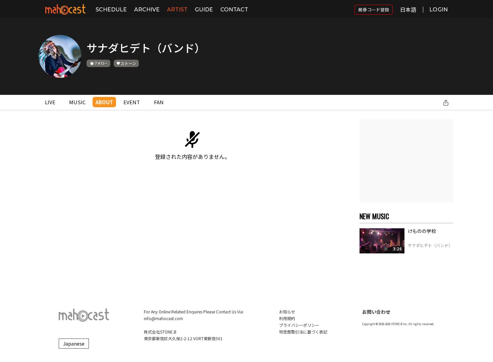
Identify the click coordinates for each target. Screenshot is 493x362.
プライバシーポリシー (299, 325)
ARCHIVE (147, 9)
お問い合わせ (376, 311)
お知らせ (287, 311)
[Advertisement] (406, 161)
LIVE (50, 102)
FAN (159, 102)
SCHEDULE (111, 9)
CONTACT (234, 9)
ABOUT (104, 102)
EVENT (131, 102)
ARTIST (177, 9)
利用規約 (287, 318)
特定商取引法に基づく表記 (303, 332)
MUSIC (77, 102)
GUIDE (204, 9)
